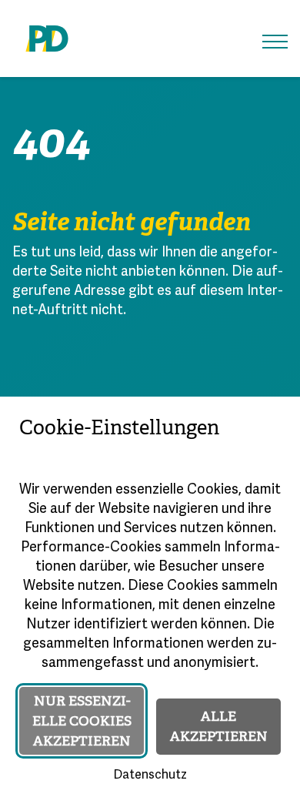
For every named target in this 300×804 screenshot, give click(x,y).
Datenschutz (150, 775)
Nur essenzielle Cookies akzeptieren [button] (82, 720)
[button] (275, 42)
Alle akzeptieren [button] (219, 726)
